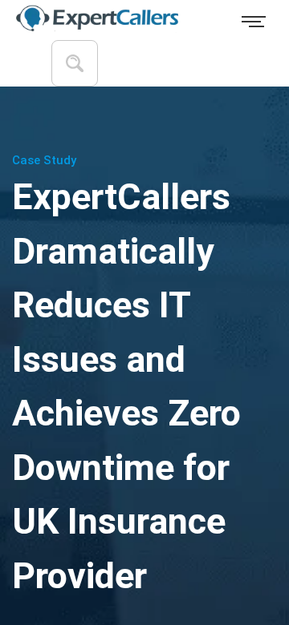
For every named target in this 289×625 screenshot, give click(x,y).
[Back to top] (247, 545)
